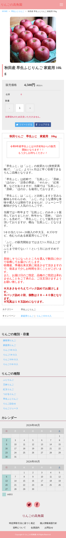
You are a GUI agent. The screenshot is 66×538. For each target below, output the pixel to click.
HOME (5, 11)
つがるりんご (9, 394)
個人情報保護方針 (48, 523)
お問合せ (49, 528)
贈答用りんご (9, 340)
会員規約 (35, 528)
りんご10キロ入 (44, 316)
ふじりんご (8, 380)
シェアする (44, 124)
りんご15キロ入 (10, 364)
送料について (19, 528)
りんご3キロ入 (10, 350)
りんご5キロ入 (10, 355)
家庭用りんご (27, 316)
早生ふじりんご (17, 11)
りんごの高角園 (11, 4)
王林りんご (8, 384)
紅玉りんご (8, 389)
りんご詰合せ (9, 404)
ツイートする (25, 124)
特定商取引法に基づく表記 (22, 523)
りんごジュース (10, 408)
